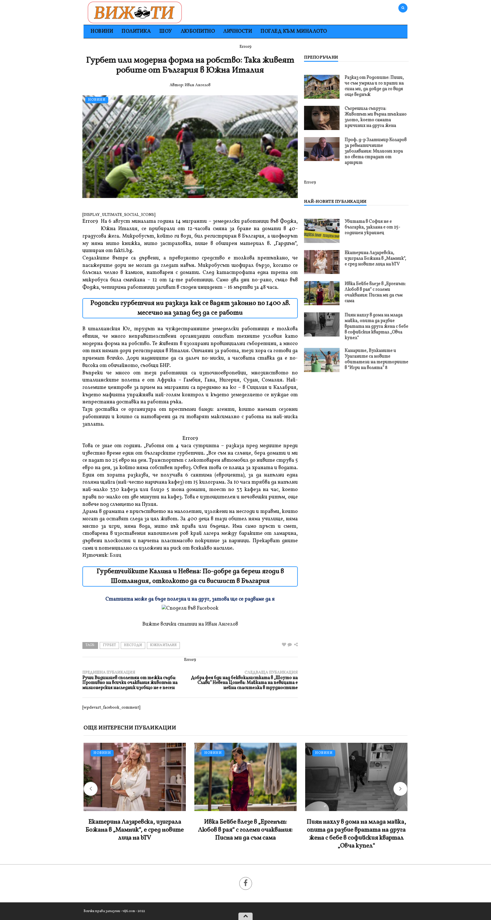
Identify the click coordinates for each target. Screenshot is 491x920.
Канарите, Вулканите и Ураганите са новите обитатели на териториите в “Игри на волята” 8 (376, 359)
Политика (136, 31)
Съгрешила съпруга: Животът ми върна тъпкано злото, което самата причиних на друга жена (376, 117)
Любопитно (198, 31)
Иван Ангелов (198, 85)
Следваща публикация (244, 680)
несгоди (133, 645)
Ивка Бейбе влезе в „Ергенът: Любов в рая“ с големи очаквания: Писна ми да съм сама (375, 292)
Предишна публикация (130, 680)
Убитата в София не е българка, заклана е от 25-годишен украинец (372, 227)
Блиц (115, 555)
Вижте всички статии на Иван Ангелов (190, 624)
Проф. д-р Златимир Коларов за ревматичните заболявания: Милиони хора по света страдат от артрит (376, 151)
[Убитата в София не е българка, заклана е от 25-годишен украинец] (322, 231)
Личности (237, 31)
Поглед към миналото (294, 31)
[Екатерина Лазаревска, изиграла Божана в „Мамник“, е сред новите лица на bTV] (322, 262)
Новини (102, 31)
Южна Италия (163, 645)
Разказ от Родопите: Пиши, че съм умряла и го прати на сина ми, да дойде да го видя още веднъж (374, 86)
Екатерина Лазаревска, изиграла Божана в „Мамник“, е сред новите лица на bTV (375, 258)
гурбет (109, 645)
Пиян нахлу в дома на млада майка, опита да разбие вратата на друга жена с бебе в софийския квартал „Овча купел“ (376, 326)
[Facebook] (245, 883)
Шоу (165, 31)
